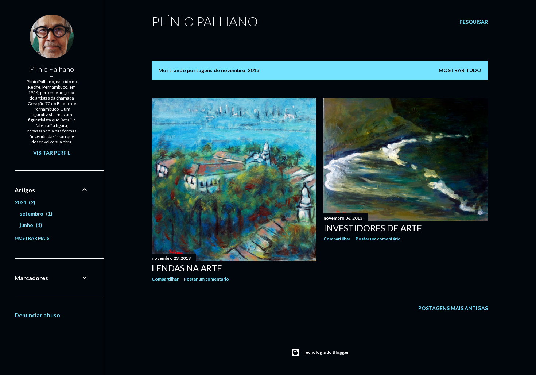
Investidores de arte (372, 228)
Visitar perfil (51, 153)
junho (30, 225)
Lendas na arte (187, 268)
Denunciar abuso (37, 315)
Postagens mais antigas (453, 308)
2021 (24, 202)
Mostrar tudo (460, 70)
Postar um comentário (206, 279)
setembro (35, 213)
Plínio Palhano (205, 21)
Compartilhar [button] (165, 279)
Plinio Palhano (52, 69)
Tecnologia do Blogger (326, 352)
